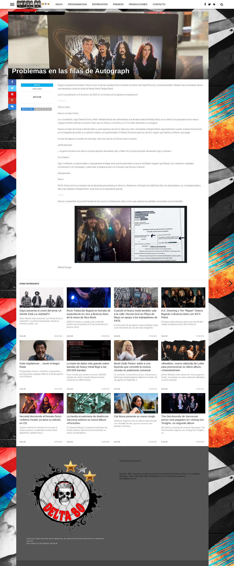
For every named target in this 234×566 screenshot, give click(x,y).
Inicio (59, 4)
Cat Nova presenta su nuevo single (134, 416)
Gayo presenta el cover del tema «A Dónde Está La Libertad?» (40, 312)
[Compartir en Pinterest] (12, 95)
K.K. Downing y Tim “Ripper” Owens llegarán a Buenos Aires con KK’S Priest (182, 314)
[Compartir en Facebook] (12, 82)
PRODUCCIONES (138, 4)
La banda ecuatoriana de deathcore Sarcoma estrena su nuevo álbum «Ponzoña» (87, 420)
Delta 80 (37, 97)
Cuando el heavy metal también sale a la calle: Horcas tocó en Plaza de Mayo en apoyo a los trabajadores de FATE (135, 315)
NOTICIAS (47, 109)
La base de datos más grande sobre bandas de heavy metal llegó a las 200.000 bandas (88, 367)
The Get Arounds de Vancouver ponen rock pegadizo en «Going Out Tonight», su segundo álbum (182, 420)
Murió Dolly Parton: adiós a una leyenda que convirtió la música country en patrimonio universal (132, 367)
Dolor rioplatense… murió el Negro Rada (40, 365)
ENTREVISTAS (100, 4)
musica (38, 109)
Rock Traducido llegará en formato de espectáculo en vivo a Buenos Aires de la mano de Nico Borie (88, 314)
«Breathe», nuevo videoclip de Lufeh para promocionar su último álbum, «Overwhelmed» (182, 367)
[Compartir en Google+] (12, 101)
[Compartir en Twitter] (12, 88)
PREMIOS (118, 4)
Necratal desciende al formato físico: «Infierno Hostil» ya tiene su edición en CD (41, 420)
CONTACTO (159, 4)
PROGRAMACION (77, 4)
